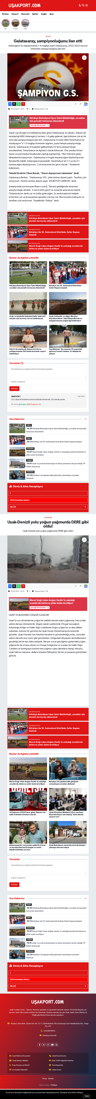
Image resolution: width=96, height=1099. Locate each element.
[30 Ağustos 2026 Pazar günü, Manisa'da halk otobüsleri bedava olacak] (28, 799)
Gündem (30, 448)
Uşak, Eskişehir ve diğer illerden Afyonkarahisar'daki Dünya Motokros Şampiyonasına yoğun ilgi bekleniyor (65, 318)
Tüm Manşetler (57, 1065)
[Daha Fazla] (23, 104)
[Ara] (83, 6)
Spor (51, 14)
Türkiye (5, 14)
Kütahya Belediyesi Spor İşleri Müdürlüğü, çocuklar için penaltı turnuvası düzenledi (56, 430)
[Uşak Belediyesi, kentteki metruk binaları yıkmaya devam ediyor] (68, 832)
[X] (44, 1045)
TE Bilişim (53, 1085)
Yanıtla (16, 404)
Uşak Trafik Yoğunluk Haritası (62, 1060)
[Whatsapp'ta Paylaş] (19, 104)
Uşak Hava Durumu (59, 1056)
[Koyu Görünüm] (80, 6)
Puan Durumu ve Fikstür (21, 1065)
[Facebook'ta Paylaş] (10, 104)
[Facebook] (40, 1045)
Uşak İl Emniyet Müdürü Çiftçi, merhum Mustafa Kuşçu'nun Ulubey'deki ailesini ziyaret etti (66, 814)
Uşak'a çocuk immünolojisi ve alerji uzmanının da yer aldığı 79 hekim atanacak (55, 465)
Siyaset (14, 14)
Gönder (14, 389)
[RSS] (56, 1045)
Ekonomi (25, 14)
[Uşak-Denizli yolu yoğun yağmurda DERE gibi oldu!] (48, 559)
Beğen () (25, 404)
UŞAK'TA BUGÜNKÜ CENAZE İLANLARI (29, 615)
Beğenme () (36, 404)
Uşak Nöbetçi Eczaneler (21, 1056)
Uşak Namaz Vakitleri (20, 1060)
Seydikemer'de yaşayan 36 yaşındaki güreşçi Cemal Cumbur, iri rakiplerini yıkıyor (65, 351)
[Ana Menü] (86, 6)
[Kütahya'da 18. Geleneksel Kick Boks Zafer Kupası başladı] (68, 273)
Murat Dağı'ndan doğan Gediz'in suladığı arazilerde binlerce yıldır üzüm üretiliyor (56, 453)
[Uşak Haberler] (25, 5)
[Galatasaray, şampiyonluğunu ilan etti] (48, 77)
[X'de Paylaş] (14, 104)
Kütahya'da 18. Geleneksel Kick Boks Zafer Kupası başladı (54, 442)
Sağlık (44, 14)
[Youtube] (52, 1045)
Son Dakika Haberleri (20, 1070)
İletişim (51, 1078)
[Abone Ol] (86, 104)
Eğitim (35, 14)
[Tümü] (85, 419)
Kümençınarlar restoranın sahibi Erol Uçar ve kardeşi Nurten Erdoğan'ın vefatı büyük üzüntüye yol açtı (27, 847)
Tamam (86, 1096)
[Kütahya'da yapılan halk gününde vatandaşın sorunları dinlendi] (68, 769)
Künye (44, 1078)
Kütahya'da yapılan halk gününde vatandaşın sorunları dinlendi (52, 476)
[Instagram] (48, 1045)
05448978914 (49, 1031)
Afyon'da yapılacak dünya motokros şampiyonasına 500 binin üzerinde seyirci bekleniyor (27, 351)
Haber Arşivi (56, 1070)
